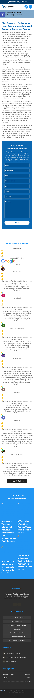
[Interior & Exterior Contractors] (8, 7)
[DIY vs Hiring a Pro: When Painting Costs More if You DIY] (25, 510)
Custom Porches (18, 621)
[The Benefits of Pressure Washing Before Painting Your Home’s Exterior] (25, 543)
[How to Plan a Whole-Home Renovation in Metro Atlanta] (9, 552)
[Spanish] (5, 690)
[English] (2, 690)
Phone (7, 176)
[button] (2, 14)
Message (8, 202)
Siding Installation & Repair (18, 640)
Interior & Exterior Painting (17, 617)
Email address (10, 170)
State (7, 191)
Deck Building (17, 629)
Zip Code (8, 196)
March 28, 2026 (20, 532)
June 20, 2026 (4, 544)
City (6, 186)
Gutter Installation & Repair (18, 636)
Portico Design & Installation (17, 633)
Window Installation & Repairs (18, 625)
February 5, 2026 (5, 572)
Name (7, 165)
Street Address (10, 181)
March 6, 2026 (20, 569)
